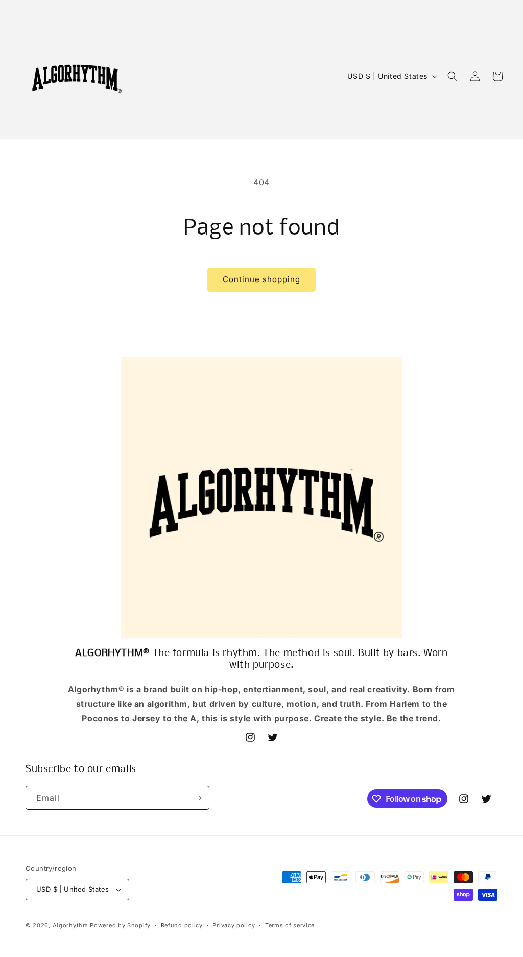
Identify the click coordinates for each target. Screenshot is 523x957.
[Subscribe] (197, 798)
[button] (452, 76)
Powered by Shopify (120, 925)
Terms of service (290, 925)
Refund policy (182, 925)
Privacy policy (233, 925)
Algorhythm (70, 925)
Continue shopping (261, 279)
